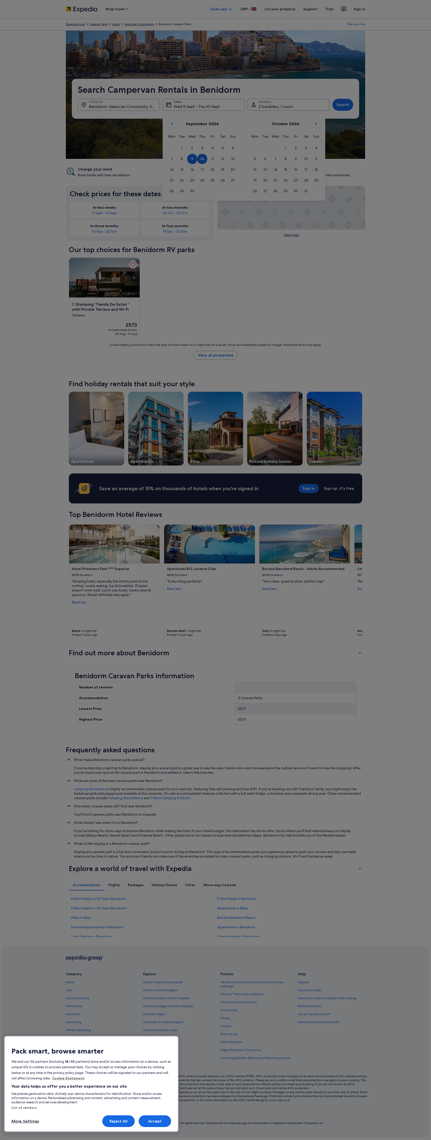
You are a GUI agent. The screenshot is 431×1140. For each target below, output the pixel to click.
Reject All (118, 1121)
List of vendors (24, 1108)
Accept (155, 1121)
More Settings (25, 1121)
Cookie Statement (68, 1078)
